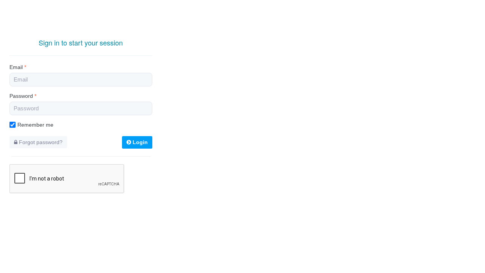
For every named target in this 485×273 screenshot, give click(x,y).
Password (22, 96)
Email (17, 67)
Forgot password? (40, 142)
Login (139, 142)
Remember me (35, 125)
